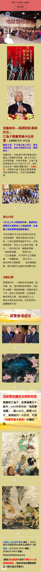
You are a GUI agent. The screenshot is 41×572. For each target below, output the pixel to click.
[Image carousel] (20, 196)
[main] (20, 27)
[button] (2, 14)
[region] (20, 5)
